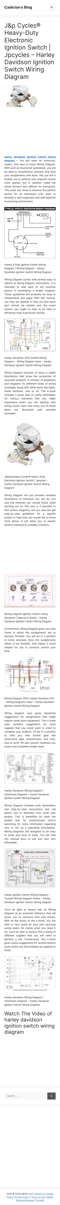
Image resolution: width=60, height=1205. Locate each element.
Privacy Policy (22, 1197)
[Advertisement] (30, 132)
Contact (40, 1200)
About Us (39, 1193)
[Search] (51, 1096)
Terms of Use (38, 1197)
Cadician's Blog (18, 7)
